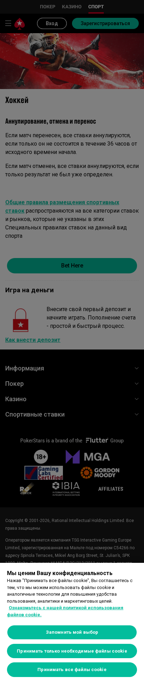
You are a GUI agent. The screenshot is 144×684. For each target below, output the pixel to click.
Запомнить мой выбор (72, 632)
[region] (72, 623)
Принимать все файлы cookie (71, 669)
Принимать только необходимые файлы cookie (72, 651)
